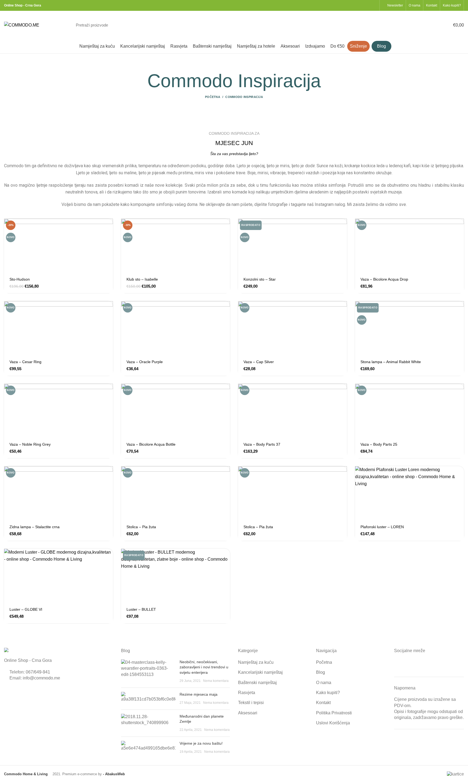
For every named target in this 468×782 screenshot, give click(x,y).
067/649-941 (38, 672)
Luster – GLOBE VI (25, 609)
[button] (109, 227)
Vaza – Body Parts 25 (378, 444)
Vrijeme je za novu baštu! (201, 743)
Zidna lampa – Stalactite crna (34, 527)
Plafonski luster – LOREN (382, 527)
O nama (323, 682)
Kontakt (323, 702)
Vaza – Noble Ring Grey (30, 444)
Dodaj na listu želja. (109, 264)
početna (212, 96)
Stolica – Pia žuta (141, 527)
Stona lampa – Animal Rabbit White (390, 362)
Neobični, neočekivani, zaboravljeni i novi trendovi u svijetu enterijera (204, 667)
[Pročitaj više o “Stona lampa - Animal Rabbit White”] (460, 310)
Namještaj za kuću (256, 662)
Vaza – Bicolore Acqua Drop (384, 279)
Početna (324, 662)
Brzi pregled (109, 240)
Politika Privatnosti (334, 713)
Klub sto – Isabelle (142, 279)
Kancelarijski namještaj (260, 672)
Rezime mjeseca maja (198, 694)
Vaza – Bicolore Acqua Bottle (151, 444)
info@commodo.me (41, 678)
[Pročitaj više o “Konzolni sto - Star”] (343, 227)
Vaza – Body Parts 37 (261, 444)
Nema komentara (216, 681)
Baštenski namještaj (257, 682)
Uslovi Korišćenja (333, 723)
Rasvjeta (246, 692)
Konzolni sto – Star (259, 279)
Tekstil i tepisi (251, 702)
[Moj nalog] (415, 25)
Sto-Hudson (19, 279)
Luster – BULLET (141, 609)
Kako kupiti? (328, 692)
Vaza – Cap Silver (258, 362)
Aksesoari (247, 713)
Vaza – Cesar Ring (25, 362)
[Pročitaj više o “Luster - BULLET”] (226, 557)
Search (369, 25)
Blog (320, 672)
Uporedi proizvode (109, 252)
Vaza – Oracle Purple (144, 362)
